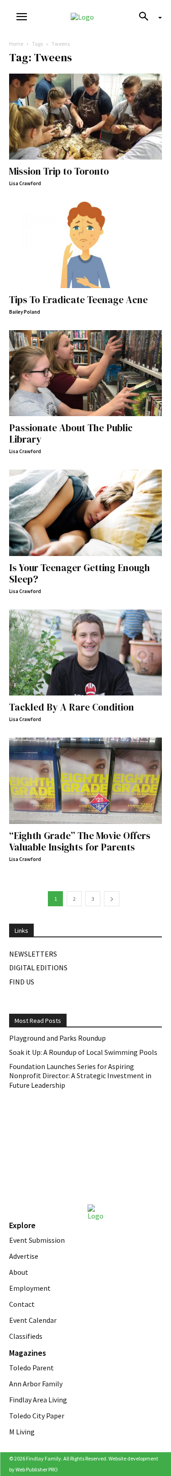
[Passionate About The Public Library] (85, 373)
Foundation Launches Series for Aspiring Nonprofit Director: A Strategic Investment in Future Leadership (80, 1076)
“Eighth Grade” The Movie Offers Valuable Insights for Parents (79, 841)
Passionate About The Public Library (71, 433)
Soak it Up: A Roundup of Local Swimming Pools (83, 1052)
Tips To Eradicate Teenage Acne (78, 299)
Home (16, 43)
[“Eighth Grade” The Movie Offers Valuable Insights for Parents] (85, 781)
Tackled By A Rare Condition (71, 707)
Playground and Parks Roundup (57, 1038)
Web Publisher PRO (37, 1469)
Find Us (21, 981)
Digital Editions (38, 967)
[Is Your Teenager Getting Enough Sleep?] (85, 513)
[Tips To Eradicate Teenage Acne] (85, 245)
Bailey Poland (24, 312)
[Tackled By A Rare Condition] (85, 652)
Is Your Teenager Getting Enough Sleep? (79, 573)
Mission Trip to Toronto (59, 171)
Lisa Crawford (25, 183)
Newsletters (33, 953)
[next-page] (111, 898)
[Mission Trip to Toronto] (85, 117)
